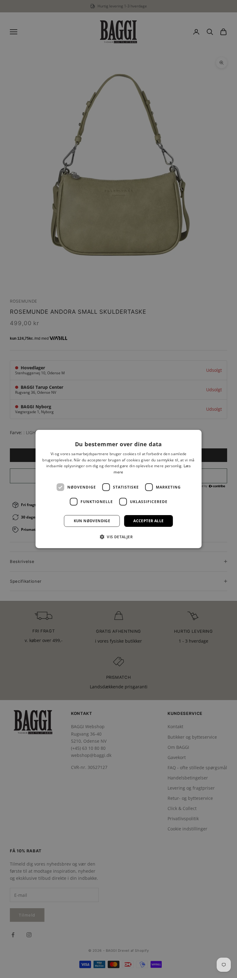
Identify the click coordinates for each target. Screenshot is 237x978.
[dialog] (118, 489)
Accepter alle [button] (148, 520)
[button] (118, 536)
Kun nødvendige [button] (92, 520)
